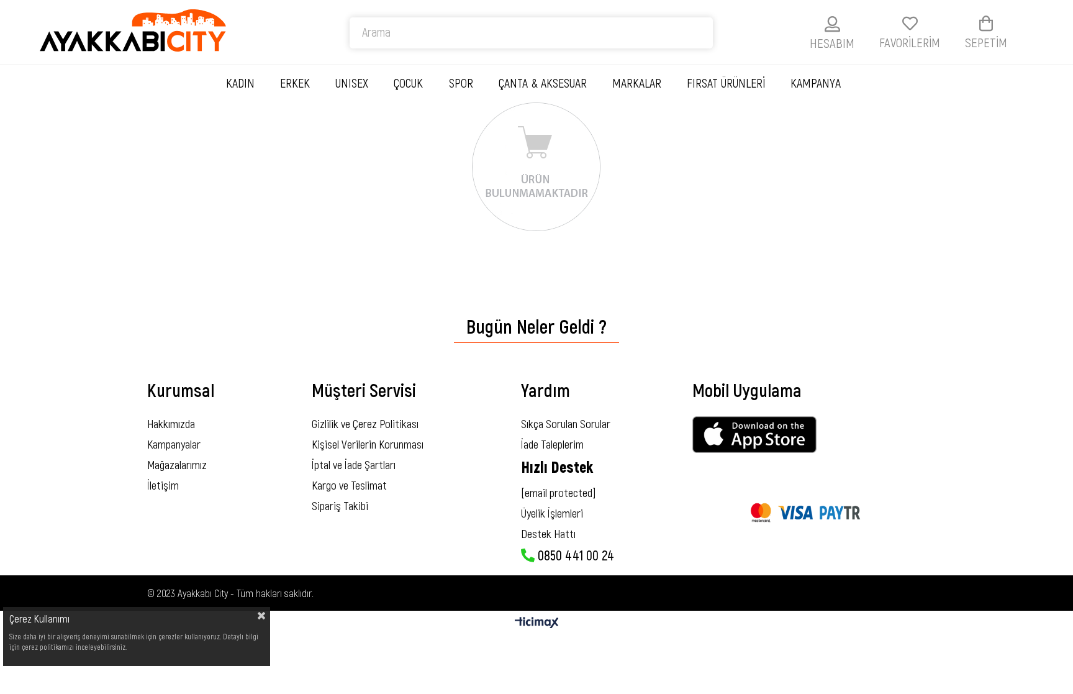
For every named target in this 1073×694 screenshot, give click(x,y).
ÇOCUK (408, 82)
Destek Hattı (548, 533)
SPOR (461, 82)
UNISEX (351, 82)
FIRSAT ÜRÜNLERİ (726, 82)
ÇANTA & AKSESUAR (543, 82)
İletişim (163, 485)
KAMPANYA (815, 82)
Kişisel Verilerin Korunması (367, 444)
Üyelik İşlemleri (552, 513)
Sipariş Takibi (340, 505)
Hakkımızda (171, 423)
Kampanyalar (174, 444)
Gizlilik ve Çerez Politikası (365, 423)
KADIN (240, 82)
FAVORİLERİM (909, 42)
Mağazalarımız (177, 464)
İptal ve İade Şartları (354, 464)
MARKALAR (636, 82)
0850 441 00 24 (574, 555)
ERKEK (295, 82)
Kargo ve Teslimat (349, 485)
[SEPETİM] (986, 23)
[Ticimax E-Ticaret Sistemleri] (537, 623)
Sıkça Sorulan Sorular (565, 423)
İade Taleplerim (552, 444)
